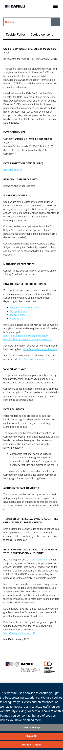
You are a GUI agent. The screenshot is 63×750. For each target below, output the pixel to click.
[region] (31, 716)
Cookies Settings (31, 727)
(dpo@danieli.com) (40, 559)
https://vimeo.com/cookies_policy (36, 359)
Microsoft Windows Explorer (25, 307)
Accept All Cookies (31, 744)
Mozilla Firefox (18, 314)
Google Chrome (18, 311)
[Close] (59, 687)
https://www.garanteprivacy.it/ (19, 633)
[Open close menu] (55, 6)
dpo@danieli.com (12, 169)
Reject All (31, 736)
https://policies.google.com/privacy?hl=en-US (27, 339)
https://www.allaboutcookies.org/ (40, 349)
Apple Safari (16, 318)
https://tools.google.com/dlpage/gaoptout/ (25, 335)
